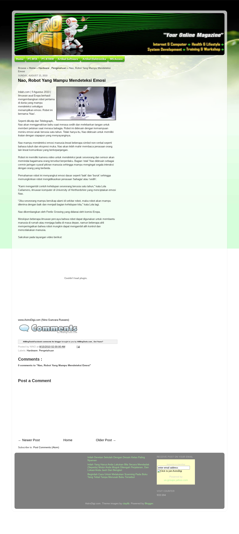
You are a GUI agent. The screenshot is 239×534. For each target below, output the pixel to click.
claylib (126, 503)
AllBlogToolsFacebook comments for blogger (42, 341)
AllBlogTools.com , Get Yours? (90, 341)
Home (32, 68)
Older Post (104, 440)
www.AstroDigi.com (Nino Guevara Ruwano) (43, 319)
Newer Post (31, 440)
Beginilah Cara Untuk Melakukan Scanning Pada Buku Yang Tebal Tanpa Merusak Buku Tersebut (117, 475)
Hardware (43, 68)
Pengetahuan (58, 68)
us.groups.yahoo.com (176, 480)
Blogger (149, 503)
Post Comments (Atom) (46, 447)
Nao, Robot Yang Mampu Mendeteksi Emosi (62, 80)
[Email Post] (77, 346)
